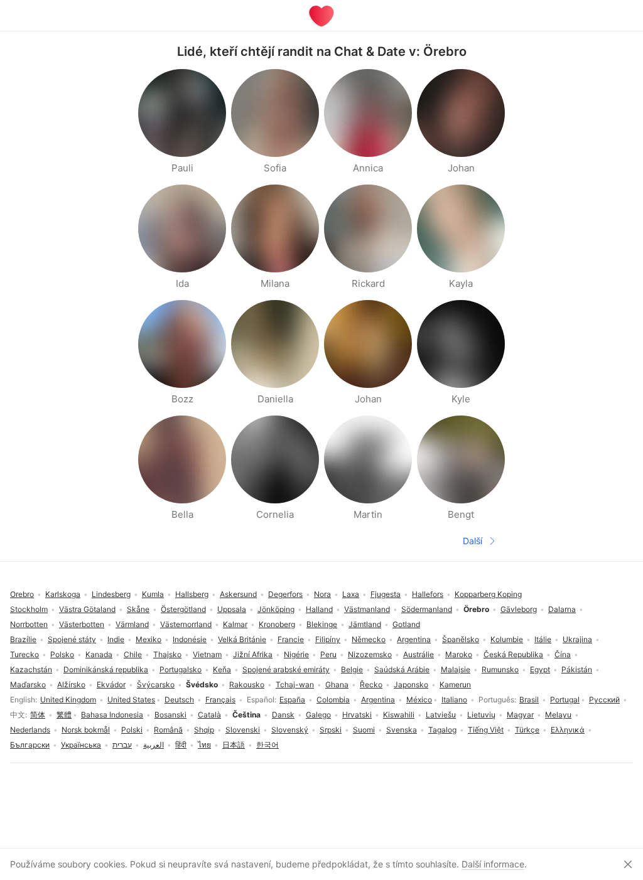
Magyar (520, 714)
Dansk (283, 714)
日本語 (233, 744)
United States (131, 699)
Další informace (493, 864)
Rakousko (246, 684)
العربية (153, 744)
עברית (122, 744)
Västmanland (367, 609)
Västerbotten (81, 624)
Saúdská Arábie (402, 669)
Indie (115, 639)
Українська (81, 744)
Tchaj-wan (295, 684)
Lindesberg (111, 594)
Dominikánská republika (105, 669)
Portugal (565, 699)
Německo (369, 639)
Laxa (350, 594)
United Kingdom (68, 699)
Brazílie (23, 639)
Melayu (558, 714)
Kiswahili (398, 714)
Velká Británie (242, 639)
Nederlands (30, 729)
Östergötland (183, 609)
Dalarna (562, 609)
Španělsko (460, 639)
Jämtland (365, 624)
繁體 (64, 714)
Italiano (454, 699)
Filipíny (327, 639)
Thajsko (167, 654)
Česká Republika (513, 654)
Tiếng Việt (486, 729)
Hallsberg (191, 594)
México (419, 699)
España (292, 699)
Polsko (62, 654)
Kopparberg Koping (488, 594)
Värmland (132, 624)
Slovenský (289, 729)
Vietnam (207, 654)
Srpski (331, 729)
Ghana (337, 684)
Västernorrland (186, 624)
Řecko (371, 684)
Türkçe (527, 729)
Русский (604, 699)
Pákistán (576, 669)
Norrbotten (29, 624)
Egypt (540, 669)
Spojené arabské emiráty (286, 669)
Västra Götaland (87, 609)
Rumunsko (500, 669)
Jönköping (275, 609)
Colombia (333, 699)
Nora (322, 594)
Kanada (98, 654)
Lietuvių (481, 714)
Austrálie (418, 654)
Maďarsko (28, 684)
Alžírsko (71, 684)
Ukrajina (577, 639)
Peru (328, 654)
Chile (133, 654)
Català (209, 714)
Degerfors (285, 594)
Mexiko (148, 639)
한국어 (267, 744)
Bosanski (170, 714)
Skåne (138, 609)
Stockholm (29, 609)
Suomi (364, 729)
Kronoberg (277, 624)
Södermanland (426, 609)
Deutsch (179, 699)
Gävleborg (518, 609)
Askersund (238, 594)
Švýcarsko (156, 684)
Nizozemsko (370, 654)
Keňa (222, 669)
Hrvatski (357, 714)
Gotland (406, 624)
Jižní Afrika (253, 654)
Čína (562, 654)
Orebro (22, 594)
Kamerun (455, 684)
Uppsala (231, 609)
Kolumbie (506, 639)
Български (30, 744)
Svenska (401, 729)
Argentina (378, 699)
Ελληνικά (568, 729)
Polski (132, 729)
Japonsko (411, 684)
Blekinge (321, 624)
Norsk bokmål (86, 729)
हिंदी (180, 744)
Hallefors (427, 594)
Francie (291, 639)
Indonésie (190, 639)
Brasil (529, 699)
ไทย (204, 744)
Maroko (458, 654)
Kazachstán (31, 669)
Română (168, 729)
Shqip (204, 729)
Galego (318, 714)
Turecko (24, 654)
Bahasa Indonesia (112, 714)
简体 (37, 714)
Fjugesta (385, 594)
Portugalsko (180, 669)
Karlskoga (62, 594)
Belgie (352, 669)
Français (220, 699)
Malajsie (455, 669)
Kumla (153, 594)
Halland (319, 609)
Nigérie (296, 654)
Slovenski (242, 729)
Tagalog (442, 729)
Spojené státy (72, 639)
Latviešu (441, 714)
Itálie (542, 639)
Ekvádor (111, 684)
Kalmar (235, 624)
